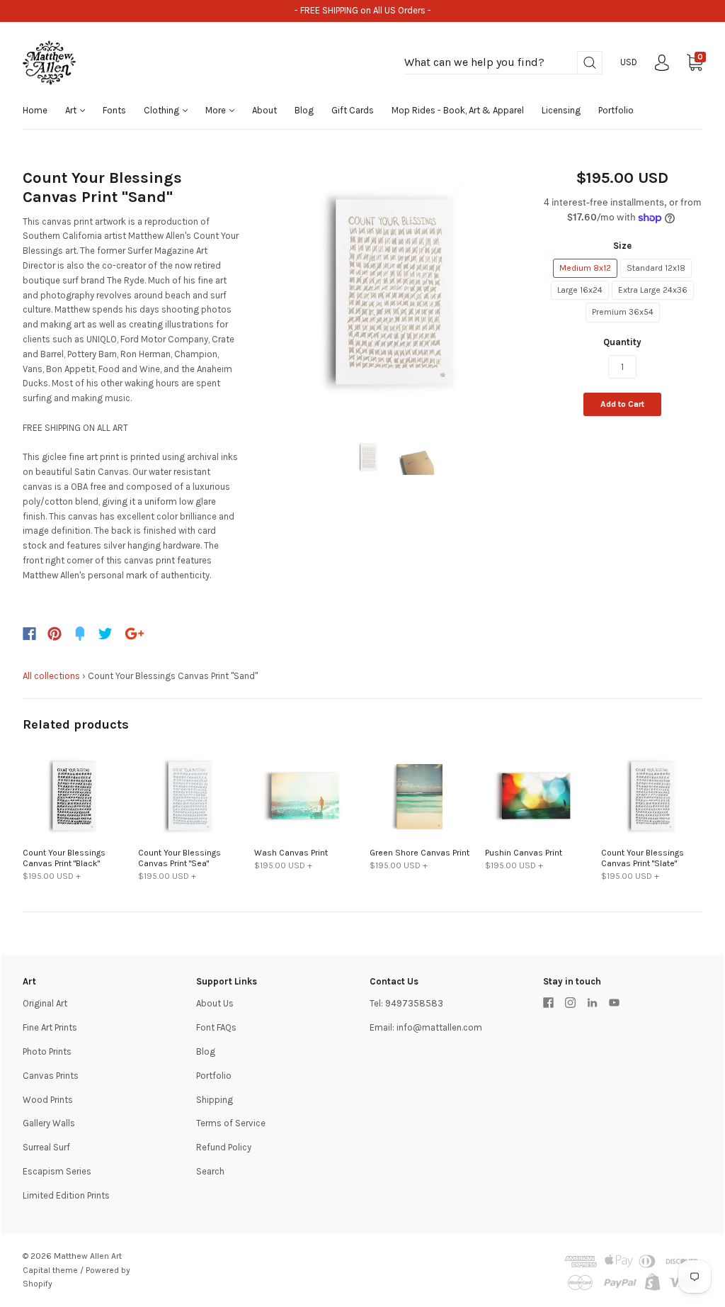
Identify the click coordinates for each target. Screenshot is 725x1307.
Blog (304, 110)
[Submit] (590, 62)
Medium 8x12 (585, 268)
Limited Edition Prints (66, 1195)
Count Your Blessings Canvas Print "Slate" (642, 858)
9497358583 (414, 1003)
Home (35, 110)
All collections (51, 676)
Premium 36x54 (622, 312)
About (264, 110)
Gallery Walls (49, 1123)
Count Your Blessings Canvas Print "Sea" (179, 858)
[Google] (134, 634)
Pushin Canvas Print (523, 853)
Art (72, 110)
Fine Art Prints (50, 1027)
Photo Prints (47, 1051)
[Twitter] (105, 634)
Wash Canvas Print (291, 853)
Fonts (114, 110)
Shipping (214, 1099)
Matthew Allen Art (88, 1256)
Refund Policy (223, 1147)
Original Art (45, 1003)
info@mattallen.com (439, 1027)
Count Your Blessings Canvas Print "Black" (64, 858)
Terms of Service (231, 1123)
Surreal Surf (46, 1147)
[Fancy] (80, 634)
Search (210, 1171)
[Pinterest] (54, 634)
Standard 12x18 (656, 268)
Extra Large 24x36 (652, 290)
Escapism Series (57, 1171)
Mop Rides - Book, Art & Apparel (458, 110)
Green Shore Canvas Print (419, 853)
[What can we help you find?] (503, 62)
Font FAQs (216, 1027)
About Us (215, 1003)
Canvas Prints (51, 1075)
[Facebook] (29, 634)
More (216, 110)
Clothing (162, 110)
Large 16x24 (580, 290)
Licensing (561, 110)
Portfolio (616, 110)
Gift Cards (352, 110)
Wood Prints (48, 1099)
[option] (392, 292)
